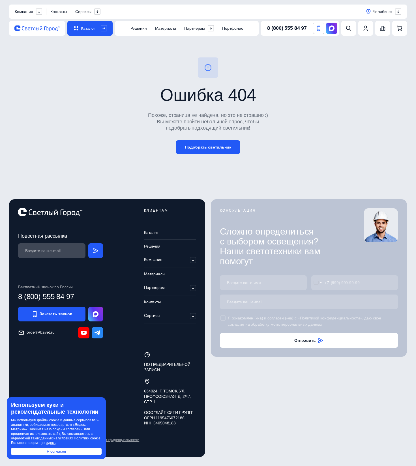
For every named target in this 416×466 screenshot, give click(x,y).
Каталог (151, 232)
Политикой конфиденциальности (330, 318)
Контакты (58, 11)
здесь (50, 443)
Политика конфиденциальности (112, 440)
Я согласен (56, 451)
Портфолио (232, 28)
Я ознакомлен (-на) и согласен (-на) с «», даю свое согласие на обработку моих (304, 321)
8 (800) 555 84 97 (287, 28)
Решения (138, 28)
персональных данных (301, 324)
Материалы (165, 28)
